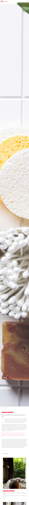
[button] (28, 1)
